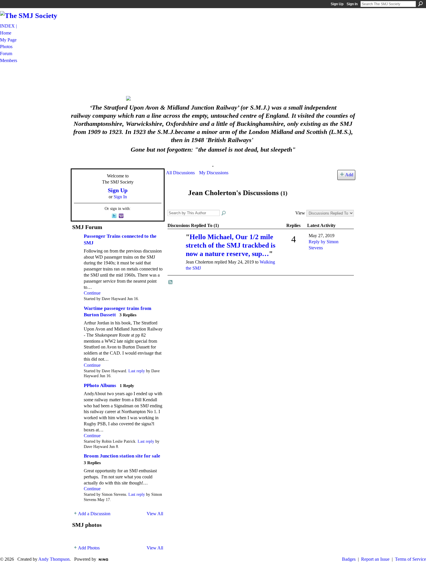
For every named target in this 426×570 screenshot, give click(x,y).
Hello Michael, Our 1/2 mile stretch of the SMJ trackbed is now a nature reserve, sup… (230, 245)
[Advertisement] (213, 79)
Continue (92, 293)
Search (420, 3)
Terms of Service (410, 559)
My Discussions (213, 172)
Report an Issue (375, 559)
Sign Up (337, 4)
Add (349, 174)
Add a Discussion (94, 513)
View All (155, 513)
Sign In (352, 4)
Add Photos (89, 547)
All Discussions (180, 172)
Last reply (136, 371)
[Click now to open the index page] (213, 98)
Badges (349, 559)
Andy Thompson (54, 559)
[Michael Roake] (176, 245)
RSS (170, 282)
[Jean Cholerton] (175, 204)
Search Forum (224, 213)
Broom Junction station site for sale (122, 456)
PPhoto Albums (100, 385)
